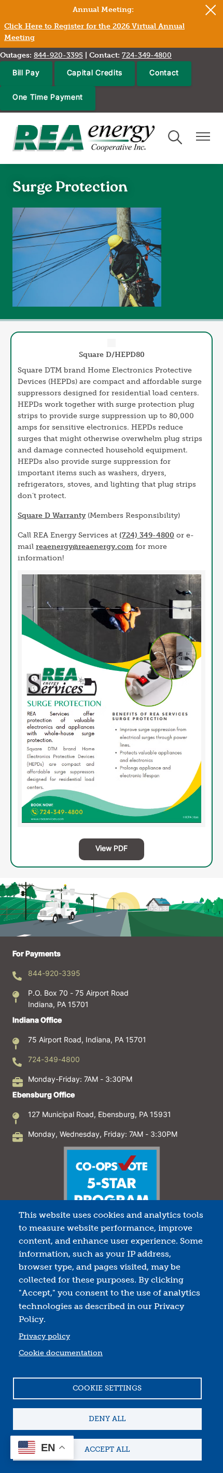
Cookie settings (107, 1388)
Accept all (107, 1449)
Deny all (107, 1418)
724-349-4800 (54, 1060)
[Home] (83, 138)
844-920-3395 (54, 974)
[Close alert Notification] (210, 10)
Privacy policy (44, 1336)
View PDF (111, 849)
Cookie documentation (61, 1352)
